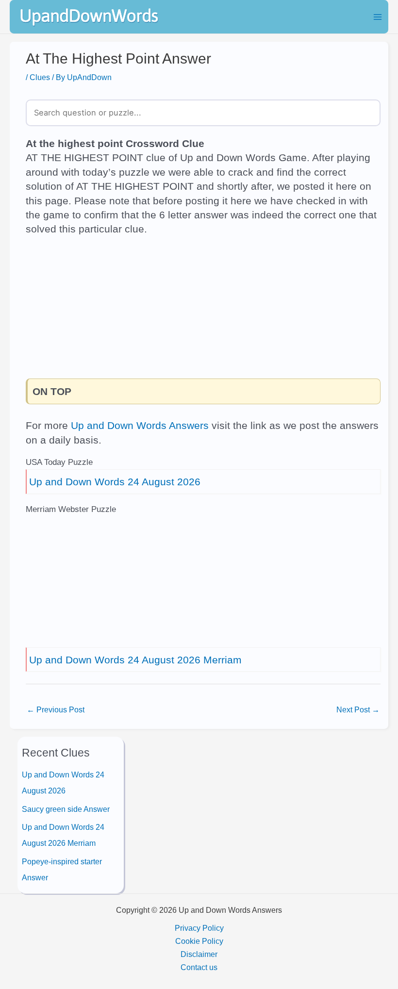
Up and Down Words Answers (140, 425)
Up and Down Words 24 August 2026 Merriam (135, 659)
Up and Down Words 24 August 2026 (114, 481)
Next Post (358, 709)
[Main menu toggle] (377, 17)
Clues (40, 77)
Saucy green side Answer (66, 809)
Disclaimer (199, 954)
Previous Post (55, 709)
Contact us (199, 967)
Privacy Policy (199, 927)
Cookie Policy (199, 941)
